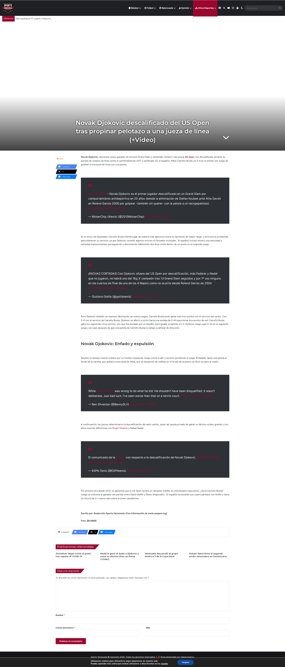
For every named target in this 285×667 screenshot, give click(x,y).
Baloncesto (167, 8)
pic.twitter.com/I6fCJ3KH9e (107, 288)
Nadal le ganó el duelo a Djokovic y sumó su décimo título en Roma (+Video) (119, 556)
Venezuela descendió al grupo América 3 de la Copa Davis (161, 555)
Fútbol (150, 8)
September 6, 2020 (158, 216)
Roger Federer (120, 428)
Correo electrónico (65, 628)
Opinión (185, 8)
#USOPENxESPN (208, 457)
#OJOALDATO (97, 194)
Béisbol (135, 8)
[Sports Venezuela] (8, 8)
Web (148, 628)
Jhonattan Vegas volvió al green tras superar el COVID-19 (73, 555)
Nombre (60, 615)
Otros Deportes (206, 8)
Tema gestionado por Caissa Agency (177, 657)
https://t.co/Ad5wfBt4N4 (197, 396)
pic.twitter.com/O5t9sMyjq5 (107, 208)
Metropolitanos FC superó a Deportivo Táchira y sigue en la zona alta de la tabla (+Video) (57, 18)
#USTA (120, 457)
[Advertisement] (142, 44)
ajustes (164, 663)
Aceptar (185, 662)
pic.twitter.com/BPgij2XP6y (106, 462)
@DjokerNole (105, 391)
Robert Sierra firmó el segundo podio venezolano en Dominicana (208, 555)
